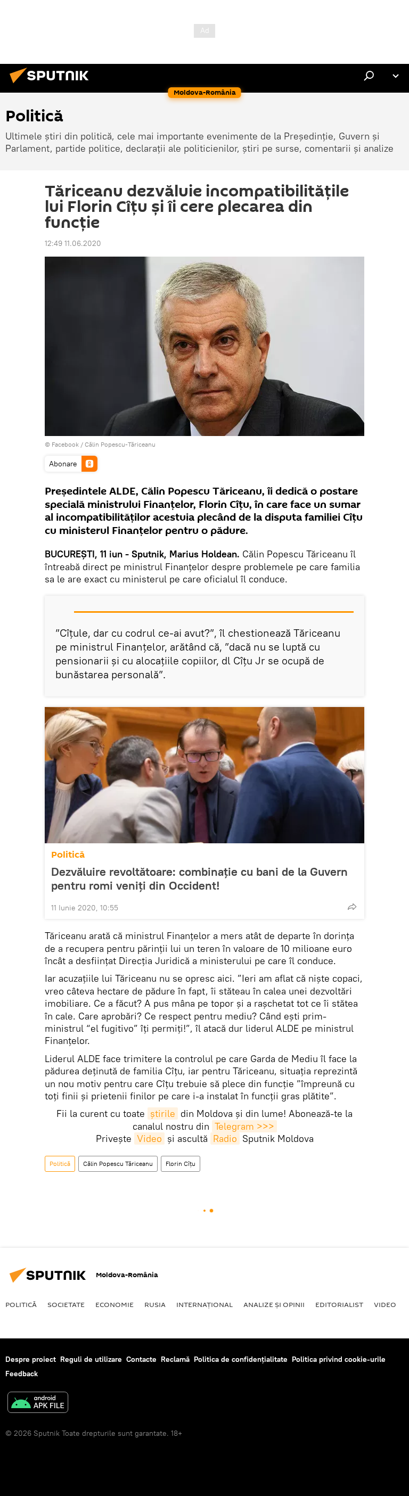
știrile (162, 1113)
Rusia (155, 1304)
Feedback (21, 1373)
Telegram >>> (244, 1126)
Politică (68, 854)
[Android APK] (38, 1404)
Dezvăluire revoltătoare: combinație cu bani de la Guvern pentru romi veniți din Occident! (199, 878)
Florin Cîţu (180, 1164)
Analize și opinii (274, 1304)
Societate (66, 1304)
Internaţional (204, 1304)
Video (149, 1138)
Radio (225, 1138)
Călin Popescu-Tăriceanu (120, 444)
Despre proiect (30, 1359)
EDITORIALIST (339, 1304)
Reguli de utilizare (91, 1359)
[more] (352, 906)
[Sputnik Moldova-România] (52, 84)
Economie (114, 1304)
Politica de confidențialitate (241, 1359)
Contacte (141, 1359)
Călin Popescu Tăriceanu (118, 1164)
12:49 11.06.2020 (73, 243)
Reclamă (175, 1359)
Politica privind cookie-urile (339, 1359)
